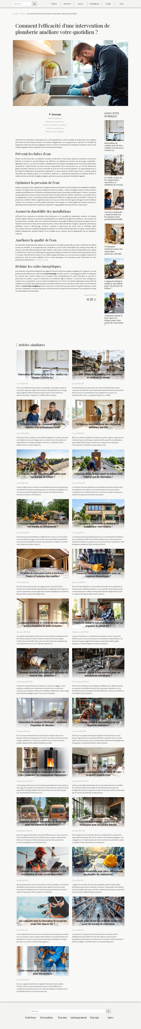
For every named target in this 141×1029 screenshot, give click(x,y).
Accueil (15, 14)
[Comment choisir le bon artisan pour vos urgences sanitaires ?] (98, 713)
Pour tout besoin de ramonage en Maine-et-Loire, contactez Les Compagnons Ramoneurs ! (42, 773)
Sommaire (56, 114)
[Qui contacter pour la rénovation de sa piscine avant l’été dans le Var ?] (43, 911)
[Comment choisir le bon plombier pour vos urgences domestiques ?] (98, 563)
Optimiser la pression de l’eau (55, 122)
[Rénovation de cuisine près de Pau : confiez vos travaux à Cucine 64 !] (114, 130)
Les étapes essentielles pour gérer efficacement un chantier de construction (98, 872)
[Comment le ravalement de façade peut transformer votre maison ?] (98, 514)
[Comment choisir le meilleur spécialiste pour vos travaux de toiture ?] (114, 268)
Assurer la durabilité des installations (55, 125)
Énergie (108, 4)
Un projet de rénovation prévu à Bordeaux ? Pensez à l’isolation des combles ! (43, 574)
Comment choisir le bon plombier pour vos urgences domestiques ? (98, 574)
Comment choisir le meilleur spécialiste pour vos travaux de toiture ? (113, 285)
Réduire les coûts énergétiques (55, 132)
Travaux (80, 4)
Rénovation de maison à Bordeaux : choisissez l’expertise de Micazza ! (43, 723)
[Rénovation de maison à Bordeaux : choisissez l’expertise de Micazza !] (43, 713)
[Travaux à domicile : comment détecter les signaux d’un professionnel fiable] (114, 199)
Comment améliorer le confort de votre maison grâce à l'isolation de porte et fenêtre (42, 624)
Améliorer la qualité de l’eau (55, 128)
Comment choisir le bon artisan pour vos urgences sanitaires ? (98, 723)
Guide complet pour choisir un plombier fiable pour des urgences (43, 972)
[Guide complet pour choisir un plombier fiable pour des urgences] (43, 961)
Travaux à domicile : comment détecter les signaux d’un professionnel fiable (113, 215)
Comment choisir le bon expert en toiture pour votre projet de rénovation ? (113, 320)
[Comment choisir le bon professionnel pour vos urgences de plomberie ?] (98, 613)
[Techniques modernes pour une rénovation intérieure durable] (114, 234)
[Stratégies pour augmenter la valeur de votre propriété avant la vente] (98, 762)
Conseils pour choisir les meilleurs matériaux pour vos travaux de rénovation (98, 922)
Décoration (67, 4)
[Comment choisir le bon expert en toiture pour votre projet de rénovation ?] (114, 303)
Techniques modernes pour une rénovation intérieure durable (113, 250)
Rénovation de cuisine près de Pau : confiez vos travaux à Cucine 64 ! (114, 146)
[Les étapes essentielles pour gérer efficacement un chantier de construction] (98, 861)
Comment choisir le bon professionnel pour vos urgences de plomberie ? (98, 624)
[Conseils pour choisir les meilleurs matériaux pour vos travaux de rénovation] (98, 911)
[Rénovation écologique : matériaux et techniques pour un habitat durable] (98, 812)
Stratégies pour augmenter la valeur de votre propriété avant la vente (98, 773)
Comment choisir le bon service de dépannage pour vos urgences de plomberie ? (43, 823)
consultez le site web (41, 260)
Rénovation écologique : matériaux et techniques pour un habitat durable (98, 823)
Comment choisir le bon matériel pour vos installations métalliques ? (98, 674)
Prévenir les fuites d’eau (55, 118)
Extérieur (54, 4)
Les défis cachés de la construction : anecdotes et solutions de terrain (113, 181)
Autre (121, 4)
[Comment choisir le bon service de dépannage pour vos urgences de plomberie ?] (43, 812)
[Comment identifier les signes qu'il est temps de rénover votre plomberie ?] (43, 663)
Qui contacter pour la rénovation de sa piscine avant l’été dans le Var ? (43, 922)
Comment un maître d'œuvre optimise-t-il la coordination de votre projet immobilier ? (42, 872)
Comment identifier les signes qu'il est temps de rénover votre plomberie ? (43, 674)
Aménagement (94, 4)
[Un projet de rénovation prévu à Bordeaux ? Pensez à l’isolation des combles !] (43, 563)
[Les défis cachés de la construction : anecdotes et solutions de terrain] (114, 165)
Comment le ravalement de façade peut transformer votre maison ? (98, 525)
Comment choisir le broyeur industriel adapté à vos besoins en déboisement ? (43, 525)
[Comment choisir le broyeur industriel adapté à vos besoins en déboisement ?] (43, 514)
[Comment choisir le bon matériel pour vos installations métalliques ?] (98, 663)
